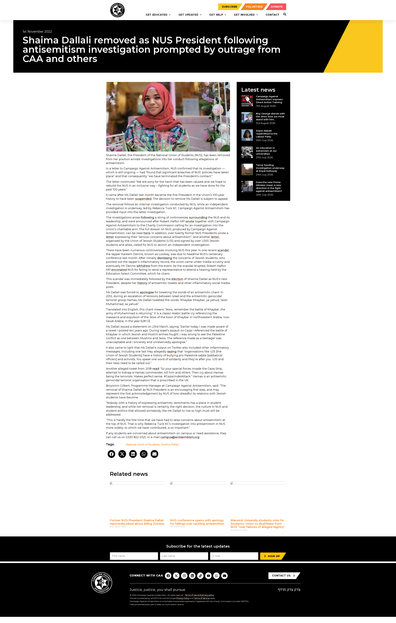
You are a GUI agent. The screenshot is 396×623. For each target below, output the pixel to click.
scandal (223, 250)
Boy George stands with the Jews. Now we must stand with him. (270, 116)
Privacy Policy (182, 598)
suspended (143, 199)
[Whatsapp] (216, 575)
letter (110, 237)
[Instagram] (184, 575)
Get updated (188, 14)
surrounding (198, 217)
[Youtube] (208, 575)
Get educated (156, 14)
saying (171, 351)
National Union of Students (143, 444)
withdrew (143, 266)
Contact (273, 14)
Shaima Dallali (170, 444)
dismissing (164, 258)
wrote (189, 221)
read (155, 368)
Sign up (274, 556)
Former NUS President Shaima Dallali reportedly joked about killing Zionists (137, 522)
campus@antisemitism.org (179, 437)
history (142, 283)
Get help (216, 14)
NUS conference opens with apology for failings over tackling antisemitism (197, 522)
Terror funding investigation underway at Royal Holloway (270, 168)
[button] (111, 454)
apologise (147, 292)
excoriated (119, 269)
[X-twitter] (176, 575)
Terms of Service (202, 598)
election (177, 279)
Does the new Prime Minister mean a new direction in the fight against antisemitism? (269, 186)
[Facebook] (168, 575)
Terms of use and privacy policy (199, 595)
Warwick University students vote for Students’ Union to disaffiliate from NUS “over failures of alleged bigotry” (257, 524)
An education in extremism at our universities (266, 150)
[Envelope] (224, 575)
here (146, 233)
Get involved (244, 14)
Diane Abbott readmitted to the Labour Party (267, 133)
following (147, 217)
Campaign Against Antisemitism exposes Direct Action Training (269, 99)
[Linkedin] (192, 575)
